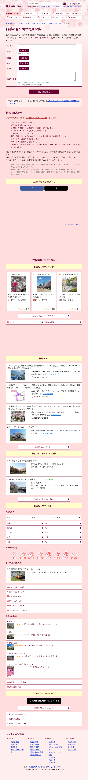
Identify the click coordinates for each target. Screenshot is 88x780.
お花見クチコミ (60, 13)
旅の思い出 (72, 750)
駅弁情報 (71, 747)
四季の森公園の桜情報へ (16, 714)
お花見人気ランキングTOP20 (43, 316)
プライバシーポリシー (55, 767)
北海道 (48, 6)
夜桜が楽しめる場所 (16, 592)
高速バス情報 (35, 750)
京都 (33, 518)
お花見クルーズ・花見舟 (18, 610)
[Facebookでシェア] (32, 188)
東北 (53, 6)
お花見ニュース (45, 17)
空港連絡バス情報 (36, 752)
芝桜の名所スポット (16, 601)
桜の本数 (50, 322)
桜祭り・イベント (60, 17)
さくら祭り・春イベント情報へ (43, 499)
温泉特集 (52, 762)
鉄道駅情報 (34, 742)
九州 (79, 6)
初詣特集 (52, 760)
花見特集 (52, 742)
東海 (67, 6)
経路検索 (14, 744)
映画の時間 (72, 742)
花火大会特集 (54, 744)
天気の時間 (72, 744)
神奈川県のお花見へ (14, 719)
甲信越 (58, 6)
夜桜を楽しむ (30, 17)
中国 (71, 6)
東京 (8, 518)
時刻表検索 (15, 742)
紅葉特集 (52, 757)
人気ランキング (14, 17)
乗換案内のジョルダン (37, 767)
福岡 (58, 518)
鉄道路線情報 (35, 744)
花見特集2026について (44, 708)
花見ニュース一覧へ (44, 447)
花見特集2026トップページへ (18, 723)
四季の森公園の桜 (54, 23)
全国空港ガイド (35, 755)
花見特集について (75, 17)
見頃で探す (30, 13)
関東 (39, 6)
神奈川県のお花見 (38, 23)
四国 (75, 6)
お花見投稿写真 (75, 13)
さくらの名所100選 (16, 587)
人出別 (11, 322)
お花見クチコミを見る (17, 682)
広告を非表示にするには (72, 224)
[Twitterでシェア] (56, 188)
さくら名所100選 (45, 13)
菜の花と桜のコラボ (16, 606)
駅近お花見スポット (16, 596)
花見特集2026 (13, 6)
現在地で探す (75, 4)
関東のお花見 (24, 23)
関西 (43, 6)
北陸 (63, 6)
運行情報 (14, 747)
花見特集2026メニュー (13, 13)
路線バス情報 (35, 747)
